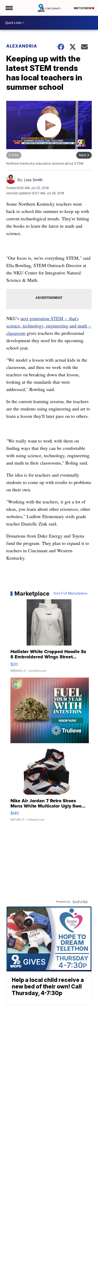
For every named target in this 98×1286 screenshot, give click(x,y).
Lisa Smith (33, 179)
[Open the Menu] (9, 7)
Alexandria (21, 46)
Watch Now (83, 8)
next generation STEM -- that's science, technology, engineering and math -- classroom (48, 325)
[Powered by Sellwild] (80, 902)
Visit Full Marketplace (70, 593)
